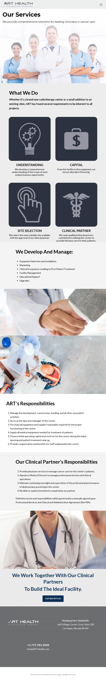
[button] (101, 4)
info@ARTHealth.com (38, 649)
